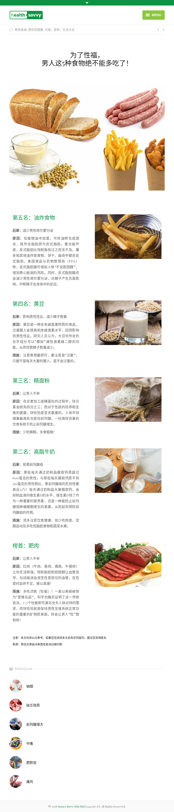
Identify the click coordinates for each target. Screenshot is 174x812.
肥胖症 (31, 762)
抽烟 (29, 686)
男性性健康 (35, 30)
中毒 (29, 743)
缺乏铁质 (33, 705)
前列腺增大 (34, 724)
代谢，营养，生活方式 (59, 30)
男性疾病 (21, 30)
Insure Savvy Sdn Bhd (71, 806)
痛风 (29, 781)
